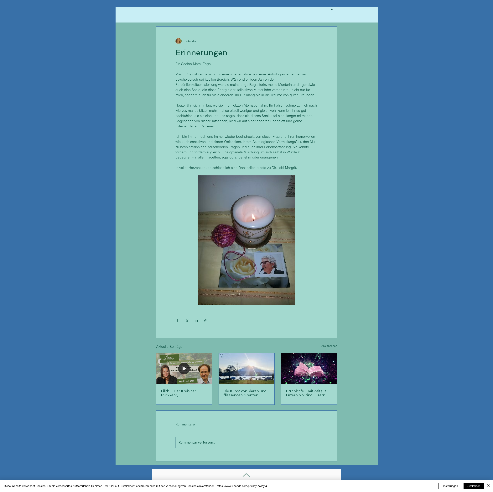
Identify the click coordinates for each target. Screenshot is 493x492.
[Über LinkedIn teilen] (196, 320)
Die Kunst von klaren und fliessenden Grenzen (244, 393)
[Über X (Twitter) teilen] (187, 320)
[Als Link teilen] (205, 320)
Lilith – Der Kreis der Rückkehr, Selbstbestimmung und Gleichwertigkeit (180, 393)
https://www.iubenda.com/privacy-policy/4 (242, 486)
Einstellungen (450, 486)
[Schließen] (488, 486)
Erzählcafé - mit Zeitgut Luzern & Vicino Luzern (306, 393)
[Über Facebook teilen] (177, 320)
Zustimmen (473, 486)
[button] (332, 8)
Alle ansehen (329, 346)
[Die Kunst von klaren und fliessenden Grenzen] (246, 368)
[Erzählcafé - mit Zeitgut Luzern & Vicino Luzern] (309, 368)
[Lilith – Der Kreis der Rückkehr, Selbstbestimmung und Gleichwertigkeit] (184, 368)
